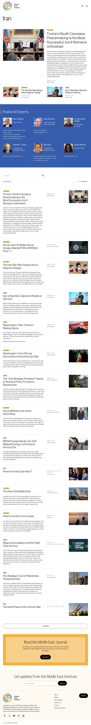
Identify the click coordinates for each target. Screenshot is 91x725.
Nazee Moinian (51, 354)
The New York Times (52, 246)
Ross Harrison (25, 97)
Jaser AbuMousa (51, 577)
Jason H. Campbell (52, 380)
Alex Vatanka (50, 82)
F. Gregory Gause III (52, 492)
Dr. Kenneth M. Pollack (53, 412)
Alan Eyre (49, 517)
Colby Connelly (51, 442)
